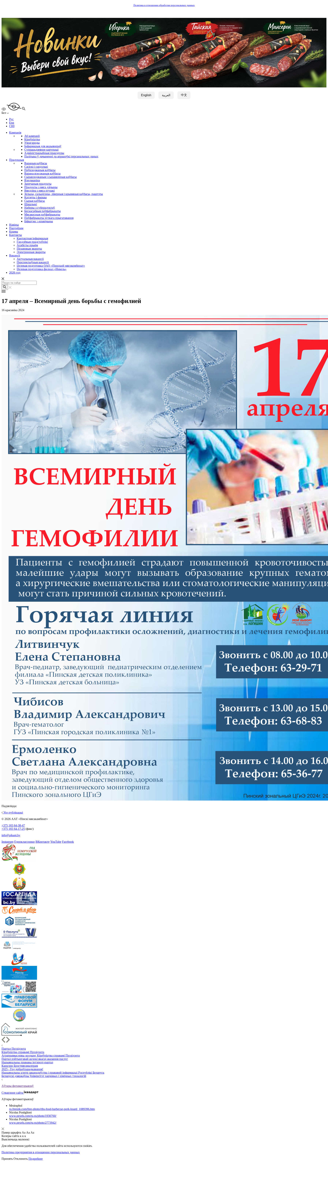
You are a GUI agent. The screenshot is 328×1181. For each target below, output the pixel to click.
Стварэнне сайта (13, 1092)
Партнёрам (16, 228)
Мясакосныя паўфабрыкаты (42, 214)
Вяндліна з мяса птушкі (39, 190)
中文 (184, 95)
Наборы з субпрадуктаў (39, 207)
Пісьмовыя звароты (29, 248)
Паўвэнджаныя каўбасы (39, 170)
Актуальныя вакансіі (30, 258)
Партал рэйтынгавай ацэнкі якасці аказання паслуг (35, 1059)
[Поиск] (5, 287)
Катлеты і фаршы (35, 197)
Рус (11, 119)
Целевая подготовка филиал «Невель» (41, 269)
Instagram (7, 841)
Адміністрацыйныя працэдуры (44, 153)
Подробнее (35, 1158)
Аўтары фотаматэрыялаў (18, 1085)
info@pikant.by (11, 835)
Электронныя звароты (31, 252)
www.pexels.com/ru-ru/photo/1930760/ (32, 1115)
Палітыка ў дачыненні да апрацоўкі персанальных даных (61, 156)
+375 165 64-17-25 (13, 828)
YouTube (55, 841)
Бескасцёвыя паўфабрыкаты (42, 211)
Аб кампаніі (32, 136)
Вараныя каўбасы (35, 163)
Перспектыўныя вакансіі (33, 262)
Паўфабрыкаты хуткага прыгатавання (48, 218)
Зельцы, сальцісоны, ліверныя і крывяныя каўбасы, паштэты (63, 194)
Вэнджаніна (32, 180)
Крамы (13, 231)
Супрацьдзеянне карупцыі (41, 149)
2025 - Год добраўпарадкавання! (22, 1069)
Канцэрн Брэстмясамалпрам (20, 1065)
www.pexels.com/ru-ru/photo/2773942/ (32, 1122)
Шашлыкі (30, 204)
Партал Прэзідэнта (14, 1048)
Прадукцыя (16, 159)
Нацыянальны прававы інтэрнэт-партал (27, 1062)
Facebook (68, 841)
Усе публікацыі (13, 812)
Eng (11, 122)
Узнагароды (32, 142)
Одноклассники (24, 841)
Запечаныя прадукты (37, 183)
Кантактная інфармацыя (32, 238)
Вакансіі (14, 255)
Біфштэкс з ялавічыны (38, 221)
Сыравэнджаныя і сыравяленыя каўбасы (50, 177)
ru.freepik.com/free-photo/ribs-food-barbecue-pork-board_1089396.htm (52, 1109)
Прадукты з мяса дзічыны (41, 187)
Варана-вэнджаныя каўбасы (42, 173)
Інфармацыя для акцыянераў (42, 146)
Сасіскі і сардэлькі (36, 166)
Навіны (14, 224)
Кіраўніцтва (32, 139)
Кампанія (15, 132)
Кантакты (15, 235)
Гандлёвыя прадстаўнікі (32, 241)
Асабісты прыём (27, 245)
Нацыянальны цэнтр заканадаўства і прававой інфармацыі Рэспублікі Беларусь (53, 1072)
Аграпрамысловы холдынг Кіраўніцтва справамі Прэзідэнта (41, 1055)
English (146, 95)
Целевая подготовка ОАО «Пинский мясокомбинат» (51, 265)
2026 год (14, 272)
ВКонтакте (42, 841)
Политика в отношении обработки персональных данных (164, 5)
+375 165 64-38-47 (13, 825)
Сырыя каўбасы (34, 200)
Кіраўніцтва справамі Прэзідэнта (23, 1052)
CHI (11, 126)
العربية (166, 95)
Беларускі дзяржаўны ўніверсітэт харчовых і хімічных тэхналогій (44, 1076)
